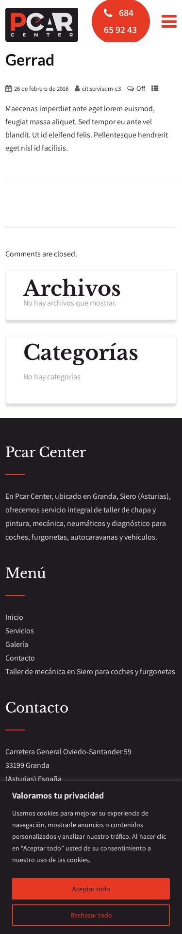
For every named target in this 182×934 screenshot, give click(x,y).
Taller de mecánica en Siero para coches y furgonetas (90, 671)
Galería (16, 644)
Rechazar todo (91, 915)
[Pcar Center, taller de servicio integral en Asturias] (41, 25)
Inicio (14, 617)
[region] (91, 857)
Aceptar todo (91, 888)
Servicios (19, 631)
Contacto (20, 658)
